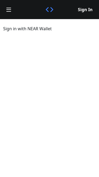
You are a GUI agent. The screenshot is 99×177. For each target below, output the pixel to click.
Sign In (85, 9)
